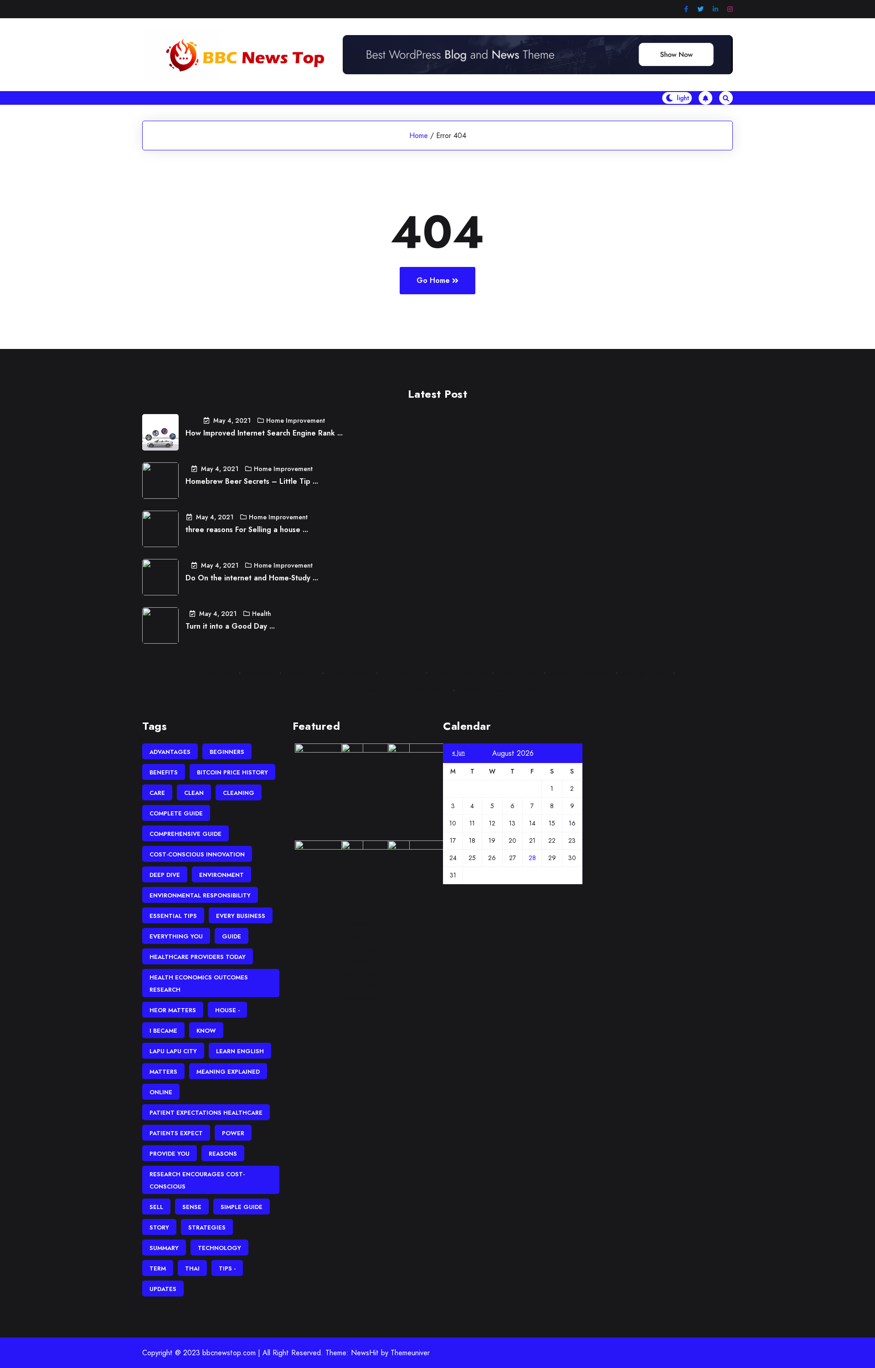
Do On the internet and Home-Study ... (251, 578)
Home (418, 135)
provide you (169, 1153)
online (160, 1092)
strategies (207, 1227)
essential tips (173, 916)
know (206, 1030)
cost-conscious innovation (197, 854)
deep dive (164, 875)
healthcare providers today (197, 957)
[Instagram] (730, 9)
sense (191, 1207)
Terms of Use (517, 672)
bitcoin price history (232, 772)
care (157, 793)
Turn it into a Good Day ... (230, 626)
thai (192, 1268)
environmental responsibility (200, 895)
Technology (219, 1248)
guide (231, 936)
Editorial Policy (643, 672)
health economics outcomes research (198, 983)
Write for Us (400, 672)
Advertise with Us (458, 672)
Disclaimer (300, 672)
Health (261, 613)
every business (240, 916)
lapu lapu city (173, 1051)
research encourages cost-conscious (197, 1180)
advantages (169, 752)
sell (156, 1207)
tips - (227, 1268)
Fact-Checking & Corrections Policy (390, 690)
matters (163, 1071)
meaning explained (228, 1071)
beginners (227, 752)
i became (163, 1030)
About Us (258, 672)
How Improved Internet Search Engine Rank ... (264, 433)
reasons (223, 1153)
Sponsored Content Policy (499, 690)
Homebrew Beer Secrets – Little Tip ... (251, 481)
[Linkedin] (715, 9)
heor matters (172, 1010)
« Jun (458, 752)
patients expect (176, 1133)
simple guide (241, 1207)
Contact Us (214, 672)
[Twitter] (700, 9)
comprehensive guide (185, 834)
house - (227, 1010)
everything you (176, 936)
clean (194, 793)
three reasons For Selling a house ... (246, 529)
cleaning (238, 793)
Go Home (433, 280)
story (159, 1227)
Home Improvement (295, 420)
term (157, 1268)
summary (164, 1248)
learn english (240, 1051)
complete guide (176, 813)
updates (162, 1289)
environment (221, 875)
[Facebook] (686, 9)
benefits (163, 772)
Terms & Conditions (579, 672)
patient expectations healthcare (205, 1112)
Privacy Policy (348, 672)
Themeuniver (410, 1353)
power (233, 1133)
